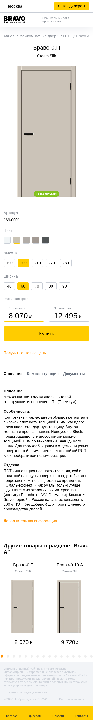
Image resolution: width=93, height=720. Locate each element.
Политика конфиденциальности (25, 692)
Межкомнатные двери (38, 36)
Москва (15, 6)
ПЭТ (67, 36)
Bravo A (82, 36)
